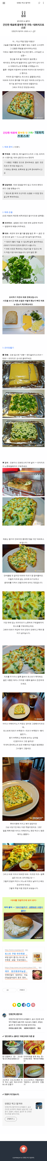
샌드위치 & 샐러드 (23, 21)
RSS (39, 1028)
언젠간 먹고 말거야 (23, 3)
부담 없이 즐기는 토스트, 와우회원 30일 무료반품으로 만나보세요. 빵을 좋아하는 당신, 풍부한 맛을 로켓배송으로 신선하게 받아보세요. (16, 959)
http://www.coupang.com (14, 950)
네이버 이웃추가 (29, 1028)
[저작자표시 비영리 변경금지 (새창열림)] (30, 990)
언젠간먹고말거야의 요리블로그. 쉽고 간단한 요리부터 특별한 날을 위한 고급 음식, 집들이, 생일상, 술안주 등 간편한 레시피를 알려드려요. (18, 1110)
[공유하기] (10, 990)
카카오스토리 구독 (15, 1028)
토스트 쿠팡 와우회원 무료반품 (16, 954)
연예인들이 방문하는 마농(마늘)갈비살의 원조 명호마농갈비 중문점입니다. (16, 976)
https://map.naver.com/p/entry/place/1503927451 (21, 968)
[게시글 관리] (13, 990)
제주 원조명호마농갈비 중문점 (16, 971)
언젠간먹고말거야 (17, 31)
